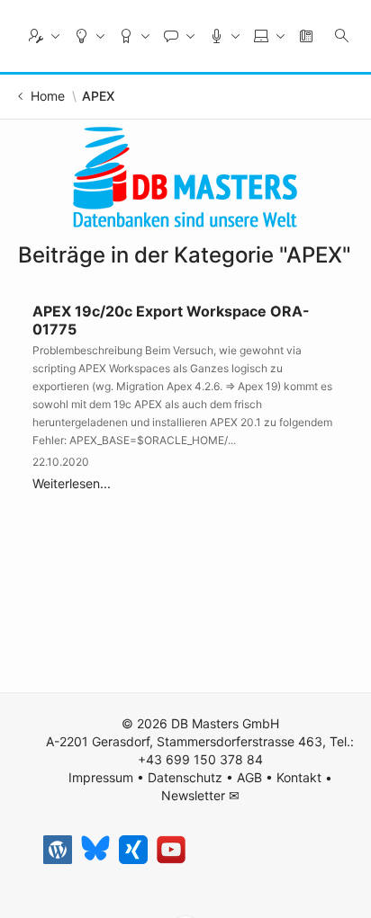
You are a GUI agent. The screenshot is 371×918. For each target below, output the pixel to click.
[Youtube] (171, 849)
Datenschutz (185, 777)
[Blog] (57, 849)
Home (48, 96)
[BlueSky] (95, 849)
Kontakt (298, 777)
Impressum (100, 777)
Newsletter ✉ (200, 795)
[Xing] (133, 849)
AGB (249, 777)
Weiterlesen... (71, 483)
